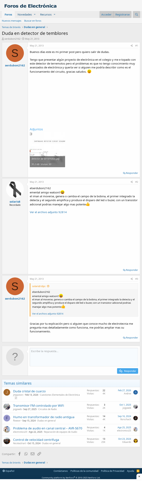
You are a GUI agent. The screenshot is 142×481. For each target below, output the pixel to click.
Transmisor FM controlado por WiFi (38, 405)
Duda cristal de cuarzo (29, 391)
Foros (8, 14)
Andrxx (127, 393)
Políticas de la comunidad (84, 471)
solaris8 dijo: (39, 286)
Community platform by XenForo (71, 477)
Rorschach (125, 419)
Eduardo (126, 442)
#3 (136, 278)
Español (9, 471)
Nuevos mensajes (11, 20)
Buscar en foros (32, 20)
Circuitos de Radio (47, 409)
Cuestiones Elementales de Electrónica (60, 394)
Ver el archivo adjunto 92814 (48, 212)
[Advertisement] (84, 99)
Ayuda (130, 471)
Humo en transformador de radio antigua (44, 417)
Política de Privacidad (112, 471)
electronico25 (20, 431)
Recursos (46, 14)
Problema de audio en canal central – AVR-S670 (47, 428)
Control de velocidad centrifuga (36, 439)
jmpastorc (18, 394)
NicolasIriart (19, 443)
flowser (17, 420)
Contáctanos (61, 471)
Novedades (25, 14)
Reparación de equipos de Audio (60, 431)
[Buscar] (136, 14)
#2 (136, 181)
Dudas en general (46, 420)
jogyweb (17, 409)
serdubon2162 (12, 38)
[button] (34, 14)
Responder (132, 173)
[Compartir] (131, 46)
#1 (136, 45)
